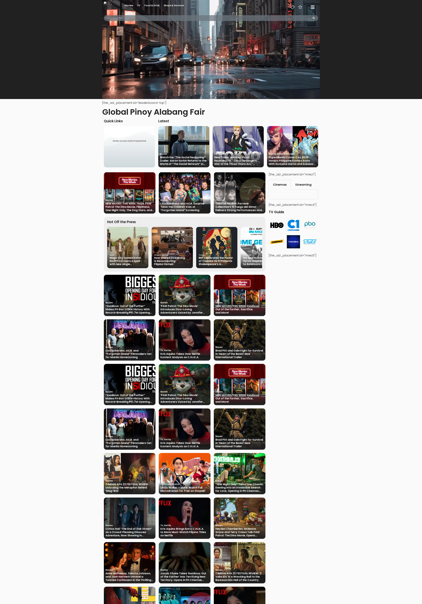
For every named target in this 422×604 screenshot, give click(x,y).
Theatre (219, 200)
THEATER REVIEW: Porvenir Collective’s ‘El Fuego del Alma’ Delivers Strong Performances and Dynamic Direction (238, 207)
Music (112, 255)
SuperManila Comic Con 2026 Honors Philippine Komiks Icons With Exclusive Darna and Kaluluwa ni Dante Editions (292, 161)
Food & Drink (152, 5)
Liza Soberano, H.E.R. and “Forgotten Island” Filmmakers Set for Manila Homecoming (128, 354)
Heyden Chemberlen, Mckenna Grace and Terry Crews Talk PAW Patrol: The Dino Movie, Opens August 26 (237, 532)
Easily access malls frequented (129, 140)
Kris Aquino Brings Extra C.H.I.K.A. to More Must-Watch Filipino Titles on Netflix (183, 532)
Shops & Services (174, 5)
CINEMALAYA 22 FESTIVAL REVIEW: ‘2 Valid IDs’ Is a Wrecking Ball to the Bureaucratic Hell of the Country (238, 577)
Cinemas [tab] (280, 185)
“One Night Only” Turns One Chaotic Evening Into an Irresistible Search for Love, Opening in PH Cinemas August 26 (239, 488)
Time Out (247, 255)
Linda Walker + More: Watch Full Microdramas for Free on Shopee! (182, 489)
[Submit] (313, 18)
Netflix (167, 350)
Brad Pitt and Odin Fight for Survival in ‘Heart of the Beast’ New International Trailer (239, 354)
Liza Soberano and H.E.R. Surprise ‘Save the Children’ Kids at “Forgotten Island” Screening (182, 207)
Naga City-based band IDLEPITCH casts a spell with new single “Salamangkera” (125, 261)
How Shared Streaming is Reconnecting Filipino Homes (169, 261)
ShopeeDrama (171, 484)
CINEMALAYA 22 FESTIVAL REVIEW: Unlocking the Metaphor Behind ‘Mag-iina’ (127, 488)
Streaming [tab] (303, 185)
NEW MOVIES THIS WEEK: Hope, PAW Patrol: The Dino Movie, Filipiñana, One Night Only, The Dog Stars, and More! (129, 207)
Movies (129, 5)
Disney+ (222, 153)
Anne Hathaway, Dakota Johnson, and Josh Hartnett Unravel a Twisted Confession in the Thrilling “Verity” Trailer (128, 577)
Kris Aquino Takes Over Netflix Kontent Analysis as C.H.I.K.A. (180, 355)
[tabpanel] (293, 194)
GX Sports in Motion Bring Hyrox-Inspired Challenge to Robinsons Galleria (260, 261)
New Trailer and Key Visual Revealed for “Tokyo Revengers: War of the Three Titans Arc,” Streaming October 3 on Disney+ (236, 161)
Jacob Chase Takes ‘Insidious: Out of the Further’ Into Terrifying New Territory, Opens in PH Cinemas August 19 (183, 577)
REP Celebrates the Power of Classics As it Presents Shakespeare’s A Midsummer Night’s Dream (217, 261)
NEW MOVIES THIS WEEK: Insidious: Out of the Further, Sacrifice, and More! (237, 309)
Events (272, 153)
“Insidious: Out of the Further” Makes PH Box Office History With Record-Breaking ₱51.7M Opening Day (128, 309)
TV (138, 5)
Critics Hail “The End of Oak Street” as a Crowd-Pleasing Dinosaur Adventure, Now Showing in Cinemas (129, 532)
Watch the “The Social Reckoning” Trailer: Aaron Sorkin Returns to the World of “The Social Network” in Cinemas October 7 (183, 161)
